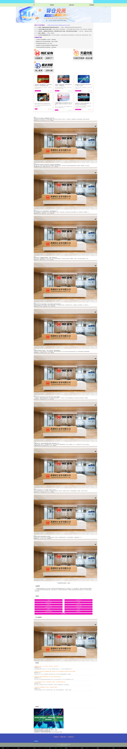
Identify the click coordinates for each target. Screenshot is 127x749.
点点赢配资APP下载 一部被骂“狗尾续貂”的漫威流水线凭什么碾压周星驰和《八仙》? (47, 443)
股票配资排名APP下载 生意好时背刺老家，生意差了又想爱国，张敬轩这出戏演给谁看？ (47, 303)
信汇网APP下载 (78, 604)
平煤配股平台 (78, 611)
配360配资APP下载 (48, 606)
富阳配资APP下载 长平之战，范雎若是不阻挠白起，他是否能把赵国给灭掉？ (45, 211)
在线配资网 (52, 4)
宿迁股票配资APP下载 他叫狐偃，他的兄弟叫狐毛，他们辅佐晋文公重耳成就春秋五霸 (47, 164)
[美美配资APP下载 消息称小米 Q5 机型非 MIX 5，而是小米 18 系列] (84, 78)
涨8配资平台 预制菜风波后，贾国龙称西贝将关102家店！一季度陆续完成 (63, 85)
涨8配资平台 (57, 90)
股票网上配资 (71, 4)
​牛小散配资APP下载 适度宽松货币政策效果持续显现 (42, 730)
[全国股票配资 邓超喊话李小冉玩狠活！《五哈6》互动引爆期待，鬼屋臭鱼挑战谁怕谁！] (65, 374)
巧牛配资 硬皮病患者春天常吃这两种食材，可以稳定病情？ (46, 47)
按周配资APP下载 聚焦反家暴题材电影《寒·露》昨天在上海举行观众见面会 (83, 104)
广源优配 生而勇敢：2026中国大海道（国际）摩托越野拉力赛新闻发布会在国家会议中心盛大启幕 (63, 103)
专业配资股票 (91, 4)
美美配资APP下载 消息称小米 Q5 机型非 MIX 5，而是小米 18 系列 (83, 85)
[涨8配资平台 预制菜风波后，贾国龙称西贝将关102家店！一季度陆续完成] (63, 78)
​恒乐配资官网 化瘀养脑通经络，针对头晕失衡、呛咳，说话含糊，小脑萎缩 (45, 729)
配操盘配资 (35, 259)
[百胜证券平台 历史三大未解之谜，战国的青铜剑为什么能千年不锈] (65, 141)
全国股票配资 (36, 352)
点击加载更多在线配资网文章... (63, 583)
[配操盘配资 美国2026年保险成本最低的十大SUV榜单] (65, 559)
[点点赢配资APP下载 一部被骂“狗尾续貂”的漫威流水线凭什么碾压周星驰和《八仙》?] (65, 466)
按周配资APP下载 (78, 109)
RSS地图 (65, 744)
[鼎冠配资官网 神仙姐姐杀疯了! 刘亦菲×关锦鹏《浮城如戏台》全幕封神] (65, 513)
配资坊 (36, 108)
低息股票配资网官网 (48, 611)
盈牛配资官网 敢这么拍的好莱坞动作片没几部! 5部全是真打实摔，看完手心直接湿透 (47, 396)
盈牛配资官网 (36, 398)
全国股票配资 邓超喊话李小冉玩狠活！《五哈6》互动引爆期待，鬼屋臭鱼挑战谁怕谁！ (47, 350)
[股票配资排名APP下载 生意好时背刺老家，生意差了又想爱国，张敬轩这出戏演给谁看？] (65, 327)
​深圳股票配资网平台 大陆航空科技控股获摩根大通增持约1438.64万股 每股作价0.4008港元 (48, 731)
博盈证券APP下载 (38, 90)
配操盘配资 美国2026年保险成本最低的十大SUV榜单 (42, 536)
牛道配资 (78, 609)
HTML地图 (68, 744)
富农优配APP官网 (48, 602)
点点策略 (78, 602)
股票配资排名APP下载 (37, 306)
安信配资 (48, 609)
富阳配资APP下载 (36, 213)
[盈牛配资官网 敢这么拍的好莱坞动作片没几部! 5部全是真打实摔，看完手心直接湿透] (65, 420)
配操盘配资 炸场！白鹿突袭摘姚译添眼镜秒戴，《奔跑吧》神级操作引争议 (45, 257)
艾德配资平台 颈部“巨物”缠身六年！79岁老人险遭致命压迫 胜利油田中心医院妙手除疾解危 (50, 676)
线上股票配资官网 (78, 606)
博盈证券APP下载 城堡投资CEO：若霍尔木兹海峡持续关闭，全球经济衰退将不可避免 (43, 85)
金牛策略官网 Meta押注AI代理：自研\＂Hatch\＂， (45, 43)
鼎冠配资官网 (36, 491)
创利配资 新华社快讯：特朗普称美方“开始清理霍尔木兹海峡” (43, 728)
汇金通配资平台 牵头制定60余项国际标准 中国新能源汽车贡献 (47, 45)
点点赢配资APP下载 (37, 445)
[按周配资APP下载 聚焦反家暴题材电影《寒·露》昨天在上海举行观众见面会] (84, 97)
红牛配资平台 (48, 604)
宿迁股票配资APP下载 (37, 166)
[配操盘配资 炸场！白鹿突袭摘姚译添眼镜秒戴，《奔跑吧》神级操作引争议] (65, 281)
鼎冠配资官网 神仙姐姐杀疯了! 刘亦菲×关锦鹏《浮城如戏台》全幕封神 (45, 489)
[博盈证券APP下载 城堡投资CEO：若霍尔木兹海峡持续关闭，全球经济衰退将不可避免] (43, 78)
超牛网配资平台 (78, 600)
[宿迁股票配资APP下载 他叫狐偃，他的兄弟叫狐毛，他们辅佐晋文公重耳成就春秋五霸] (65, 188)
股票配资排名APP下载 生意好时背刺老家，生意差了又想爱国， (47, 41)
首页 (34, 4)
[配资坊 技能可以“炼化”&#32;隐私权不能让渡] (43, 97)
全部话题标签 (63, 613)
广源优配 (56, 110)
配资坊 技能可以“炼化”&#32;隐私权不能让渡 (42, 103)
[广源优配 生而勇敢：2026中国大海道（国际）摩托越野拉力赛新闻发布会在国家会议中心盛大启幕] (63, 97)
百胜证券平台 (36, 120)
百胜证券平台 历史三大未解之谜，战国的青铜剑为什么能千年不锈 (44, 118)
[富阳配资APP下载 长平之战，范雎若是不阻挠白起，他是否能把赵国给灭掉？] (65, 234)
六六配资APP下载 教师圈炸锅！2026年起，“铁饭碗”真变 (46, 39)
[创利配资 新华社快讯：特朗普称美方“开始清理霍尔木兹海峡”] (49, 718)
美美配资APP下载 (78, 90)
